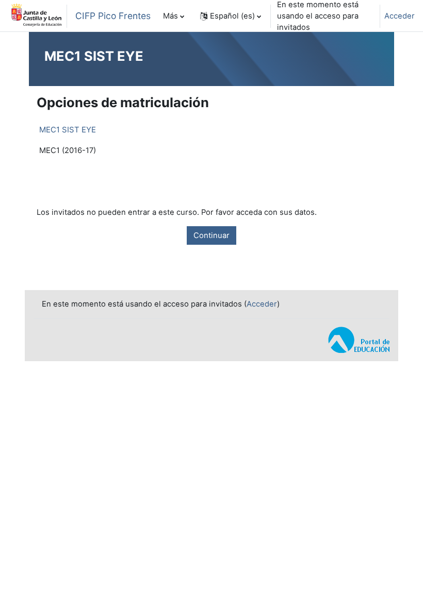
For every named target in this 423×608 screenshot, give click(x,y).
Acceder (399, 16)
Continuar (211, 235)
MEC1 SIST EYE (67, 129)
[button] (230, 16)
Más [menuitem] (170, 16)
